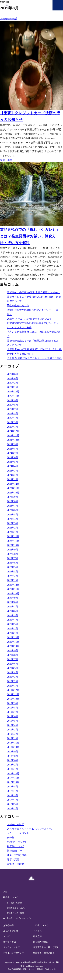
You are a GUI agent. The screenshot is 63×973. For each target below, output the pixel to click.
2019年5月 (12, 720)
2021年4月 (12, 620)
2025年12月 (13, 391)
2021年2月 (12, 628)
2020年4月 (12, 672)
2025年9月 (12, 400)
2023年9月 (12, 497)
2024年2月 (12, 475)
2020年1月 (12, 685)
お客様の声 (8, 925)
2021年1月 (12, 633)
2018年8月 (12, 756)
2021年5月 (12, 615)
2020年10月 (13, 646)
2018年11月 (13, 742)
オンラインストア (11, 947)
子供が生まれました (18, 305)
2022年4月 (12, 571)
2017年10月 (13, 782)
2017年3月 (12, 804)
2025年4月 (12, 418)
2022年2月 (12, 576)
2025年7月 (12, 409)
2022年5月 (12, 567)
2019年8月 (12, 707)
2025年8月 (12, 405)
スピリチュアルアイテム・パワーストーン (30, 829)
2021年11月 (13, 589)
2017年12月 (13, 773)
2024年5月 (12, 462)
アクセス (37, 931)
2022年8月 (12, 554)
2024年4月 (12, 466)
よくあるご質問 (10, 931)
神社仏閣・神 (14, 850)
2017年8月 (12, 786)
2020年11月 (13, 642)
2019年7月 (12, 712)
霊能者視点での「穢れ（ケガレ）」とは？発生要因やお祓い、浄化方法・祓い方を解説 (30, 236)
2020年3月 (12, 677)
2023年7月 (12, 505)
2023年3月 (12, 523)
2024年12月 (13, 431)
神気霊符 (37, 936)
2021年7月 (12, 606)
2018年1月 (12, 769)
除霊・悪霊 (6, 160)
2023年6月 (12, 510)
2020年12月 (13, 637)
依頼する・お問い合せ (43, 953)
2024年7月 (12, 453)
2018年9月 (12, 751)
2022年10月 (13, 545)
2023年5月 (12, 514)
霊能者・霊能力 (15, 864)
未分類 (10, 837)
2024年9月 (12, 444)
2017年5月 (12, 795)
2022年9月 (12, 549)
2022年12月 (13, 536)
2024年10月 (13, 440)
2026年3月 (12, 383)
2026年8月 (12, 374)
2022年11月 (13, 541)
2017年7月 (12, 791)
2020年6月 (12, 663)
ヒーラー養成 (9, 942)
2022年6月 (12, 563)
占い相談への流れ (14, 903)
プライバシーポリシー (13, 953)
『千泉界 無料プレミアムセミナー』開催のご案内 (34, 358)
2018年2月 (12, 764)
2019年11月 (13, 694)
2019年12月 (13, 690)
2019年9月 (12, 703)
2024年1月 (12, 479)
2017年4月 (12, 800)
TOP (5, 892)
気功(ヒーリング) (16, 842)
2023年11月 (13, 488)
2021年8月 (12, 602)
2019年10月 (13, 699)
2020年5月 (12, 668)
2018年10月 (13, 747)
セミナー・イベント (18, 833)
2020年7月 (12, 659)
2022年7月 (12, 558)
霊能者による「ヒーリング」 (19, 918)
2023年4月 (12, 519)
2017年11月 (13, 778)
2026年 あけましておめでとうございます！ (30, 318)
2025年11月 (13, 396)
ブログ (6, 936)
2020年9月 (12, 650)
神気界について (15, 846)
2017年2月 (12, 808)
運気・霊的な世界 (17, 855)
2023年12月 (13, 483)
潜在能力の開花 (40, 942)
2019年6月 (12, 716)
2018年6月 (12, 760)
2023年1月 (12, 532)
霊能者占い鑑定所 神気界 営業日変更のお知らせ (33, 292)
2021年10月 (13, 593)
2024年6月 (12, 457)
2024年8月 (12, 448)
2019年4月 (12, 725)
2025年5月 (12, 413)
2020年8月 (12, 655)
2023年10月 (13, 492)
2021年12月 (13, 585)
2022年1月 (12, 580)
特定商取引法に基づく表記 (45, 947)
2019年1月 (12, 738)
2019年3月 (12, 729)
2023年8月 (12, 501)
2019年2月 (12, 734)
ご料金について (40, 925)
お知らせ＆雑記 (8, 18)
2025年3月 (12, 422)
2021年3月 (12, 624)
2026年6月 (12, 378)
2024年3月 (12, 470)
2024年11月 (13, 435)
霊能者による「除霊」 (16, 913)
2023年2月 (12, 527)
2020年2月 (12, 681)
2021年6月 (12, 611)
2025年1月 (12, 427)
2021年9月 (12, 598)
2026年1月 (12, 387)
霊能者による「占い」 (16, 908)
